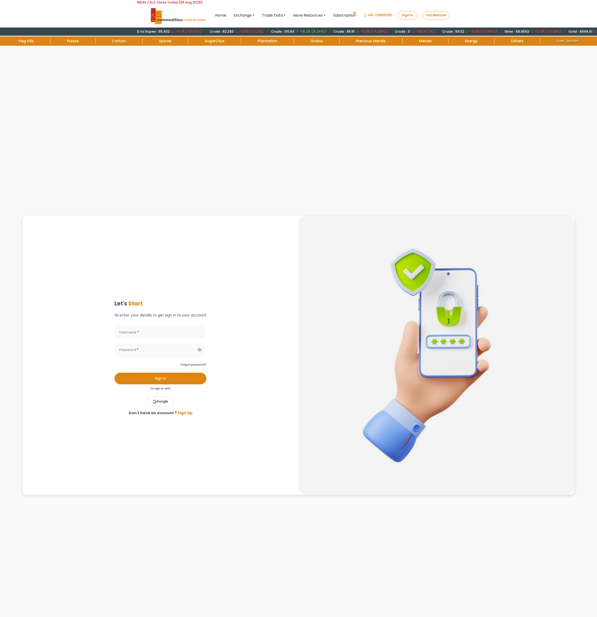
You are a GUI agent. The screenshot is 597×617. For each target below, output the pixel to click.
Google (162, 401)
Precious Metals (371, 41)
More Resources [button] (308, 15)
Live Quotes (568, 41)
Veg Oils (26, 41)
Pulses (73, 41)
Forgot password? (193, 365)
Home (220, 15)
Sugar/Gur (215, 41)
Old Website (436, 15)
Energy (471, 41)
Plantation (267, 41)
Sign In (407, 15)
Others (517, 41)
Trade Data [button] (272, 15)
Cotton (119, 41)
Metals (425, 41)
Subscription (344, 15)
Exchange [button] (243, 15)
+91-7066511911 (380, 15)
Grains (316, 41)
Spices (165, 41)
